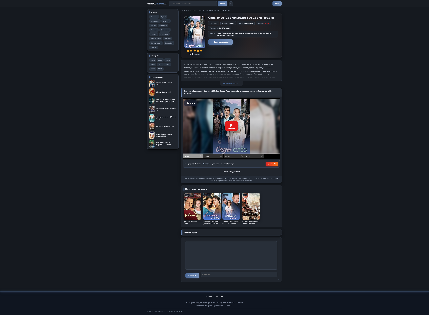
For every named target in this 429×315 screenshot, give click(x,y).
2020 (153, 69)
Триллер (154, 34)
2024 (168, 60)
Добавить (192, 276)
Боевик (153, 25)
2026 (153, 60)
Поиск (222, 3)
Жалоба (273, 164)
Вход (277, 3)
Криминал (163, 25)
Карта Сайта (219, 296)
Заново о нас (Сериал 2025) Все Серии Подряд (230, 223)
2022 (160, 64)
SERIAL (157, 3)
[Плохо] (188, 50)
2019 (160, 69)
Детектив (154, 17)
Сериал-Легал (186, 10)
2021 (168, 64)
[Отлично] (201, 50)
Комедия (166, 21)
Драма (163, 17)
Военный (154, 30)
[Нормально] (194, 50)
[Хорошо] (198, 50)
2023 (153, 64)
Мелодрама (155, 21)
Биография (169, 43)
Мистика (167, 38)
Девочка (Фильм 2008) (190, 223)
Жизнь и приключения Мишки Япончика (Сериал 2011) (250, 223)
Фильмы (154, 47)
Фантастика (165, 30)
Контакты (208, 296)
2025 (194, 10)
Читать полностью (230, 83)
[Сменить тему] (231, 3)
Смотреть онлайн (221, 42)
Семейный (164, 34)
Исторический (156, 43)
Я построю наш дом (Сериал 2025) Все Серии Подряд (211, 223)
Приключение (156, 38)
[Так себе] (191, 50)
